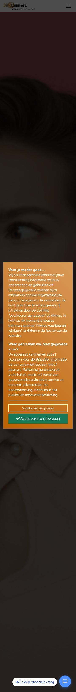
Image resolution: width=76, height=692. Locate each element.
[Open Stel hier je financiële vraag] (65, 681)
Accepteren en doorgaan (40, 418)
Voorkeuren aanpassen (38, 408)
